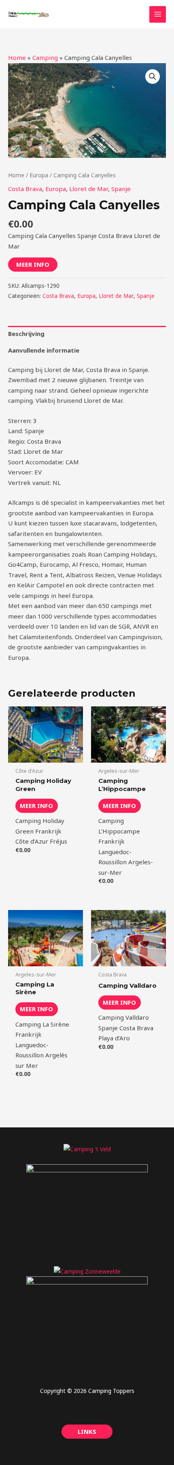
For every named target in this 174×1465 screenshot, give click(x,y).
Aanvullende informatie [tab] (43, 350)
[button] (152, 76)
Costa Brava (25, 189)
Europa (39, 175)
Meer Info (32, 264)
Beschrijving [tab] (26, 334)
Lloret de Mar (88, 189)
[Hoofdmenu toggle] (157, 14)
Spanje (121, 189)
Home (17, 57)
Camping (45, 57)
